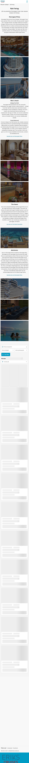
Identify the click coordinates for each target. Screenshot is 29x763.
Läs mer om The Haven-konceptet (14, 224)
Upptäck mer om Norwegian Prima (14, 136)
